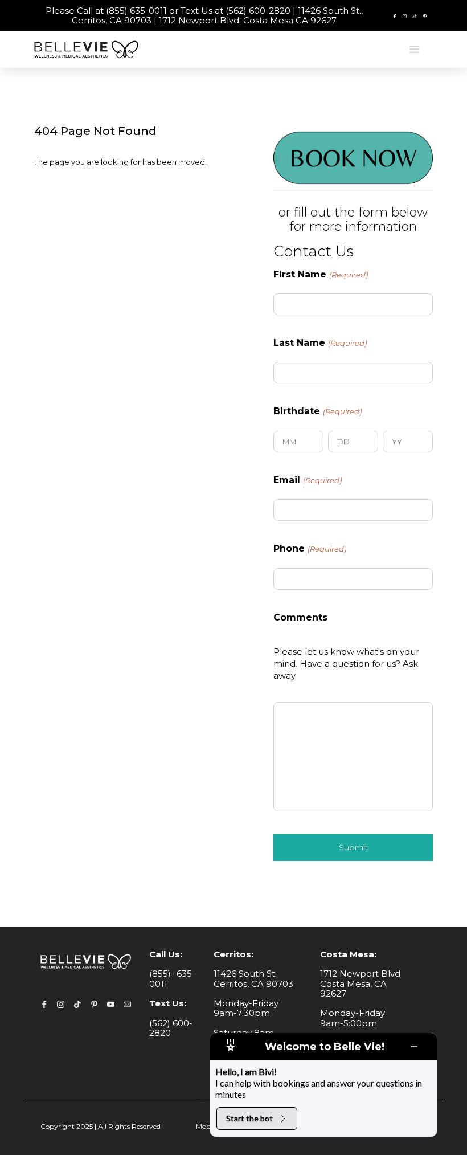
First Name (320, 275)
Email (307, 480)
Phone (309, 549)
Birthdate (317, 411)
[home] (88, 49)
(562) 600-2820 (170, 1028)
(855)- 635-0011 (172, 978)
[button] (414, 49)
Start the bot (249, 1118)
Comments (300, 618)
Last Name (320, 343)
